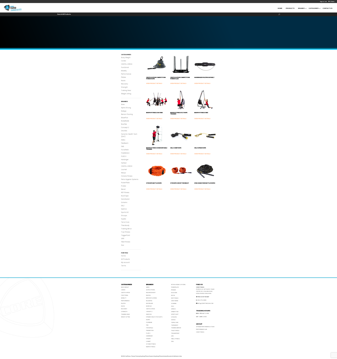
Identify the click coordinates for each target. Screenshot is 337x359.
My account (125, 262)
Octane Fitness (126, 176)
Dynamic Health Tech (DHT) (154, 317)
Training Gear (126, 90)
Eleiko (123, 140)
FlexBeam (124, 143)
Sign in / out (323, 1)
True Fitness (125, 232)
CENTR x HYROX (126, 64)
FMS (122, 146)
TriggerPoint (125, 235)
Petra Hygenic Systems (129, 179)
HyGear (124, 163)
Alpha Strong (126, 108)
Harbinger (125, 160)
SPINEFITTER (174, 311)
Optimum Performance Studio (205, 326)
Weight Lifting (126, 94)
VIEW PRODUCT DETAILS (154, 83)
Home (123, 256)
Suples (123, 219)
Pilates (123, 77)
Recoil (123, 189)
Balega (123, 111)
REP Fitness (125, 192)
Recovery (124, 84)
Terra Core (125, 222)
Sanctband (125, 199)
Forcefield (124, 150)
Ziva (122, 245)
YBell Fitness (125, 242)
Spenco (124, 209)
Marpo (123, 173)
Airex (123, 104)
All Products (125, 259)
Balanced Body (151, 292)
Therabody (125, 225)
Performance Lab (201, 329)
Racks (123, 81)
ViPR (122, 239)
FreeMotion (125, 153)
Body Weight (125, 57)
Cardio (123, 61)
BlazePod (124, 118)
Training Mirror (126, 229)
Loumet (124, 169)
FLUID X (123, 156)
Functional (125, 67)
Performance (126, 74)
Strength (124, 87)
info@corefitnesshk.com (205, 303)
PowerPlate (125, 183)
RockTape (124, 196)
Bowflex (124, 124)
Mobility (124, 71)
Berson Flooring (127, 114)
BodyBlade (125, 121)
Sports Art (125, 212)
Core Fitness (200, 332)
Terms (123, 266)
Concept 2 (125, 127)
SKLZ (122, 206)
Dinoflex (124, 131)
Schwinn (124, 202)
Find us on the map (203, 296)
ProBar (123, 186)
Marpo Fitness (150, 346)
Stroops (124, 215)
